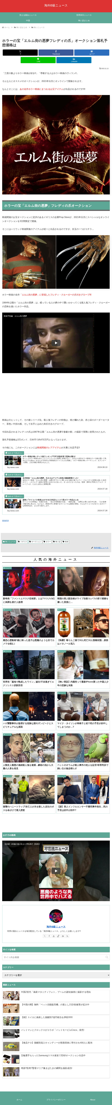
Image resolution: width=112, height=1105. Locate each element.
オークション (36, 542)
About (92, 1100)
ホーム (19, 1100)
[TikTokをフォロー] (58, 936)
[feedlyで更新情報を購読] (63, 936)
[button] (106, 957)
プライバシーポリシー (56, 1100)
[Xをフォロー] (44, 936)
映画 (66, 542)
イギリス (23, 542)
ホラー (48, 542)
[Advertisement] (56, 395)
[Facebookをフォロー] (49, 936)
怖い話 (57, 542)
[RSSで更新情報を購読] (67, 936)
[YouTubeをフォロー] (53, 936)
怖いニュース (10, 542)
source (5, 520)
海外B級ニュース (56, 926)
